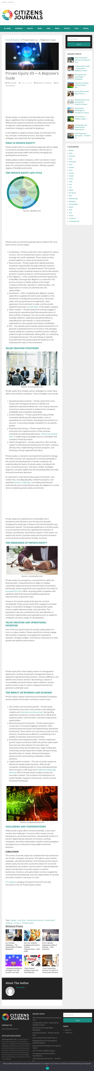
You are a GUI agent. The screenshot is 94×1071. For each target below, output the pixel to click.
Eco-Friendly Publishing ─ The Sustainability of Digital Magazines (14, 946)
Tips (70, 213)
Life (70, 187)
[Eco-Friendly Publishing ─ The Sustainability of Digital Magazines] (14, 935)
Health (30, 28)
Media (57, 28)
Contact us (11, 2)
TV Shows (72, 218)
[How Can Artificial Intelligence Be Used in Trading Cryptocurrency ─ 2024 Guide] (32, 935)
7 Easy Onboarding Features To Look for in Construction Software (50, 970)
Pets (70, 196)
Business (19, 28)
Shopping (72, 201)
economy (21, 920)
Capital (13, 920)
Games (71, 173)
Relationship (73, 198)
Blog (70, 153)
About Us (4, 2)
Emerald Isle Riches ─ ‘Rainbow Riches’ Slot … (82, 85)
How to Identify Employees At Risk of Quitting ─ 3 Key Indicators (49, 946)
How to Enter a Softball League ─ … (81, 118)
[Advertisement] (32, 102)
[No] (92, 1066)
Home (8, 28)
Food (70, 170)
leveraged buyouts (14, 591)
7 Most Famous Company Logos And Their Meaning (31, 970)
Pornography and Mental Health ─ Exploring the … (81, 127)
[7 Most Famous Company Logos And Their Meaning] (32, 960)
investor (17, 923)
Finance (48, 83)
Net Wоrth (72, 193)
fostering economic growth (31, 712)
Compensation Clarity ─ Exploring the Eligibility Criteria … (82, 68)
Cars (70, 159)
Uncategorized (74, 221)
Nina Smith (11, 83)
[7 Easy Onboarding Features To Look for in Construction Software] (50, 960)
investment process (35, 920)
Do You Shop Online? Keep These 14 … (82, 93)
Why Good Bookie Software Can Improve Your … (82, 60)
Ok (47, 1068)
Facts (71, 164)
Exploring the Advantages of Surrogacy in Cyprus (82, 110)
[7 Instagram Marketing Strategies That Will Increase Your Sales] (14, 960)
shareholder (33, 307)
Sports (67, 28)
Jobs (48, 28)
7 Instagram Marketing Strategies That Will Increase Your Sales (14, 970)
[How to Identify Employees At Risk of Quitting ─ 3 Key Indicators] (50, 935)
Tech (76, 28)
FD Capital (10, 882)
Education (72, 162)
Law (70, 184)
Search (79, 44)
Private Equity (28, 923)
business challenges (22, 482)
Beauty (71, 150)
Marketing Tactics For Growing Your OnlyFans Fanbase (82, 102)
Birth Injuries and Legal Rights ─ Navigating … (80, 77)
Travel (86, 28)
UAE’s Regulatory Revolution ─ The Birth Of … (82, 136)
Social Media (73, 204)
